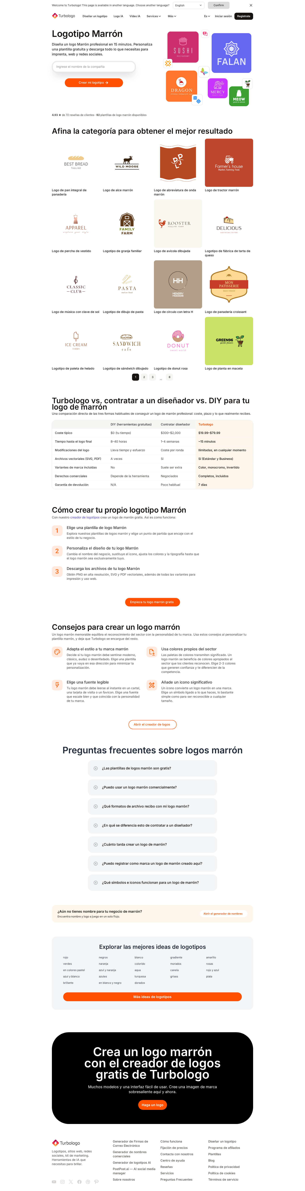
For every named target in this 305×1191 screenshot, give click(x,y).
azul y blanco (71, 976)
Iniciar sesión (223, 16)
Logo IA (118, 16)
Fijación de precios (174, 1148)
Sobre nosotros (124, 1179)
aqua (138, 970)
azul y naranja (107, 970)
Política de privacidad (224, 1167)
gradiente (176, 957)
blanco (139, 957)
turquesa (140, 976)
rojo (65, 957)
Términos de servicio (223, 1179)
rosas (209, 963)
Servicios (167, 1173)
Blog (211, 1160)
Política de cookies (221, 1173)
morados (175, 963)
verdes (67, 963)
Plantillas (214, 1154)
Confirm (219, 5)
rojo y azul (212, 970)
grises (174, 976)
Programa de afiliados (224, 1148)
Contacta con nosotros (176, 1154)
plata (209, 976)
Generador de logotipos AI (132, 1162)
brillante (68, 982)
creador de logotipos (85, 517)
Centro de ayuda (172, 1160)
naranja (103, 963)
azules (103, 976)
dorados (140, 982)
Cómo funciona (171, 1141)
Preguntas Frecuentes (176, 1179)
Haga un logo (152, 1105)
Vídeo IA (135, 16)
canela (174, 970)
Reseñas (166, 1167)
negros (103, 957)
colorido (140, 963)
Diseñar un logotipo (95, 16)
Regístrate (243, 16)
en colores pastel (74, 970)
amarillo (211, 957)
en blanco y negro (110, 982)
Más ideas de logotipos (152, 997)
